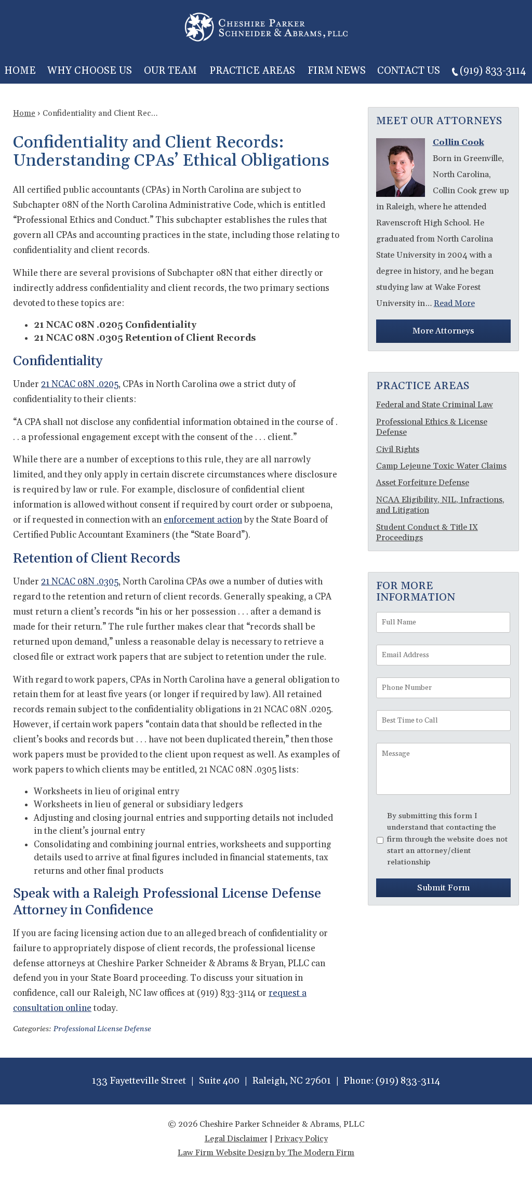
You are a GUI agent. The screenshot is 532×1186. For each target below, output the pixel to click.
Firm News (337, 70)
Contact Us (408, 70)
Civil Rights (397, 449)
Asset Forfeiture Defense (422, 482)
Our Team (170, 70)
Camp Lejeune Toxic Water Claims (441, 466)
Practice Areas (252, 70)
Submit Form (443, 888)
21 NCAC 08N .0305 (79, 582)
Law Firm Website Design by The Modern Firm (266, 1153)
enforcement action (203, 520)
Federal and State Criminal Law (434, 404)
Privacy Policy (301, 1139)
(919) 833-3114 (493, 70)
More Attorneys (443, 331)
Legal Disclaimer (236, 1139)
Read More (454, 303)
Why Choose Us (89, 70)
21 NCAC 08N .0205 (79, 384)
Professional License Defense (102, 1029)
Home (20, 70)
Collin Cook (458, 142)
